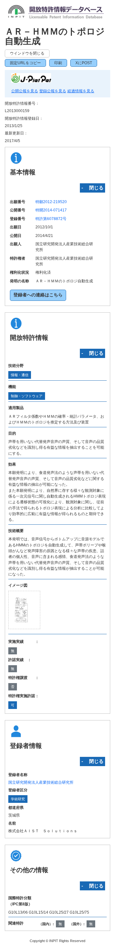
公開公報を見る (24, 91)
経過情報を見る (80, 91)
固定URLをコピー (25, 63)
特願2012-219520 (51, 202)
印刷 (58, 63)
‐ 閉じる (92, 187)
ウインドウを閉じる (27, 53)
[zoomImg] (24, 610)
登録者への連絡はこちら (38, 295)
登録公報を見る (52, 91)
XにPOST (83, 63)
